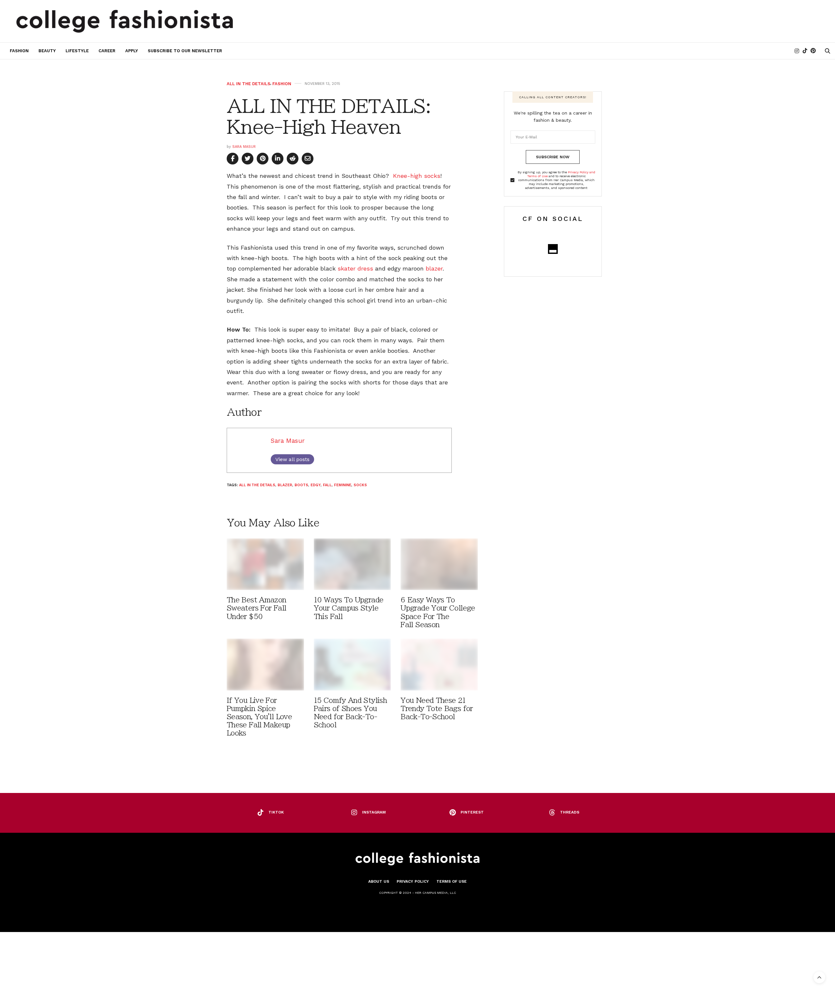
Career (107, 50)
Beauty (47, 50)
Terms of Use (451, 881)
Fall (327, 485)
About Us (378, 881)
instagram (374, 812)
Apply (131, 50)
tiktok (276, 812)
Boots (301, 485)
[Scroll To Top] (819, 977)
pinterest (472, 812)
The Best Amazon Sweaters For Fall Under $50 (256, 608)
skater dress (356, 268)
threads (569, 812)
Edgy (316, 485)
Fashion (19, 50)
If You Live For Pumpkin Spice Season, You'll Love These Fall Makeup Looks (259, 717)
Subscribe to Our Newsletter (185, 50)
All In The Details (248, 84)
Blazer (285, 485)
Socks (360, 485)
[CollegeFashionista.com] (124, 21)
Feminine (342, 485)
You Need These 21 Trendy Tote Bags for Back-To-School (437, 708)
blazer (434, 268)
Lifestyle (77, 50)
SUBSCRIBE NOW (552, 157)
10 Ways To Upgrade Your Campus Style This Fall (349, 608)
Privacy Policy (413, 881)
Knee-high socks (416, 175)
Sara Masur (244, 147)
